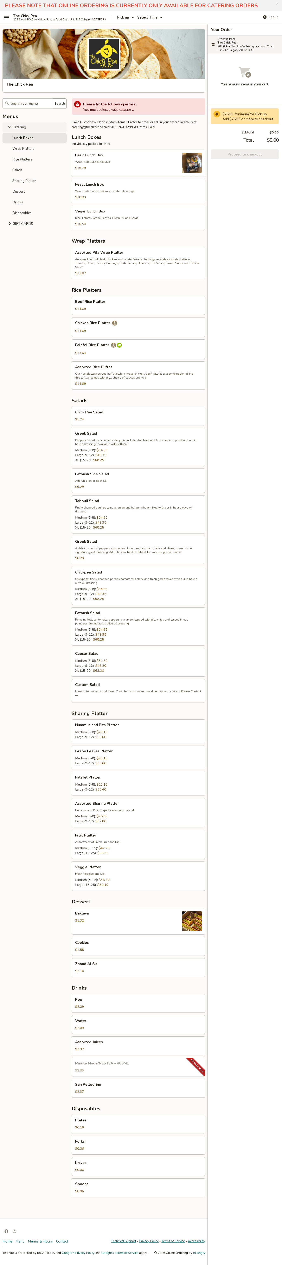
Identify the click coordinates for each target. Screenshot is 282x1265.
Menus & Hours (40, 1241)
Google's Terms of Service (119, 1253)
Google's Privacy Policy (78, 1253)
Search (60, 103)
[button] (277, 3)
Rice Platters (22, 159)
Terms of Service (173, 1241)
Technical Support (123, 1241)
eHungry (199, 1253)
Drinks (17, 202)
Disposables (22, 213)
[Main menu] (6, 17)
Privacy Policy (149, 1241)
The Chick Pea (25, 16)
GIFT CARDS (22, 223)
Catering (19, 127)
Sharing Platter (24, 180)
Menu (20, 1241)
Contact (62, 1241)
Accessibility (196, 1241)
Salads (17, 170)
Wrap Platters (23, 148)
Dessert (18, 191)
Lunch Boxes (22, 138)
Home (7, 1241)
